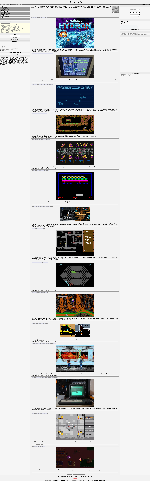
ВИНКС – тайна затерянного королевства (10, 30)
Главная (2, 4)
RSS (15, 4)
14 (136, 13)
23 (139, 15)
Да (2, 44)
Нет (2, 45)
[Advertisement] (129, 54)
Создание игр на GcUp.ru (126, 74)
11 (132, 13)
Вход (12, 4)
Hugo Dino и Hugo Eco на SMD (8, 25)
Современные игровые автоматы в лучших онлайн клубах (134, 34)
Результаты (2, 49)
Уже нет (3, 46)
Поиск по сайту (4, 12)
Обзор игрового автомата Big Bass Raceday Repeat (132, 33)
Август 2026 (135, 7)
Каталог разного (4, 10)
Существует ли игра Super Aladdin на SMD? (10, 29)
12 (133, 13)
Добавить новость (35, 14)
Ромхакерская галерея (5, 9)
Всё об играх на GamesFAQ (127, 75)
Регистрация (7, 4)
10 (130, 13)
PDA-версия (19, 4)
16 (139, 13)
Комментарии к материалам (6, 19)
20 (135, 15)
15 (138, 13)
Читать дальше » (113, 50)
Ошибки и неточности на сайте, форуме (10, 26)
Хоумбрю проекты (39, 51)
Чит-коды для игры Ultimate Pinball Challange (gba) (12, 28)
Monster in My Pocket (5, 23)
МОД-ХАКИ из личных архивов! (8, 31)
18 (132, 15)
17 (130, 15)
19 (133, 15)
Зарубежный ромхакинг (5, 13)
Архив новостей (4, 7)
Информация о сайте (5, 16)
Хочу (3, 47)
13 (135, 13)
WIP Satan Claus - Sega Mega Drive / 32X (10, 27)
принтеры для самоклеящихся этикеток (73, 480)
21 (136, 15)
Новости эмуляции (4, 14)
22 (138, 15)
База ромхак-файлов (5, 8)
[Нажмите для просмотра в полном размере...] (75, 47)
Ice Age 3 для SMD (5, 32)
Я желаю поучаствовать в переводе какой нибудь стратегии (14, 24)
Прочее (37, 226)
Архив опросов (9, 49)
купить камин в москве (50, 480)
